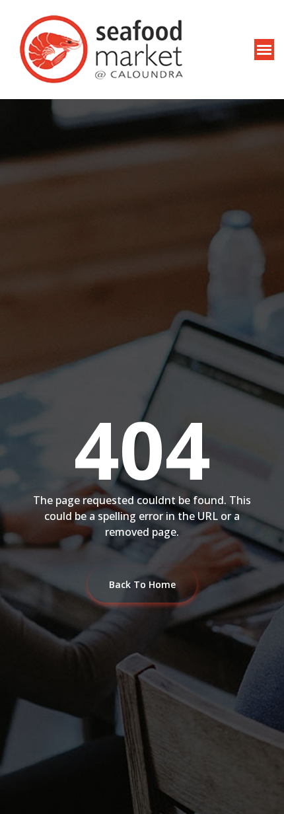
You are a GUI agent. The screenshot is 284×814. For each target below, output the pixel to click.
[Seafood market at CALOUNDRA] (101, 49)
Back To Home (142, 584)
